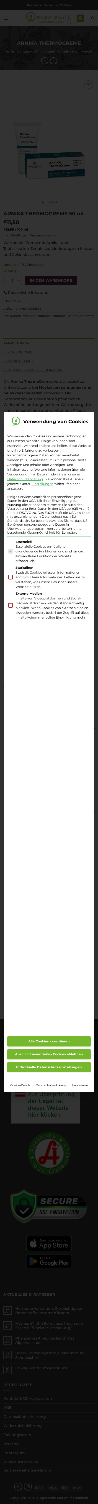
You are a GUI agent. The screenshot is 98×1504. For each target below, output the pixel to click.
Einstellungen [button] (42, 484)
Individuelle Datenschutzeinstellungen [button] (49, 1067)
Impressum (80, 1085)
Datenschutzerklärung (25, 479)
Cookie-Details (20, 1085)
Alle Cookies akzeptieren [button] (49, 1041)
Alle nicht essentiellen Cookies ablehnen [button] (49, 1054)
